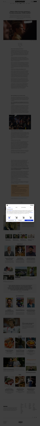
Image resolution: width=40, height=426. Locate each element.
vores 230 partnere (10, 210)
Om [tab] (30, 207)
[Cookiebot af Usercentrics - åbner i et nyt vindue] (30, 205)
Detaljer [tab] (16, 207)
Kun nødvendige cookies (11, 220)
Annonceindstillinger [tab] (23, 207)
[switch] (16, 217)
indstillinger (31, 212)
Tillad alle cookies (29, 220)
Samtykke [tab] (9, 207)
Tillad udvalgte (20, 220)
